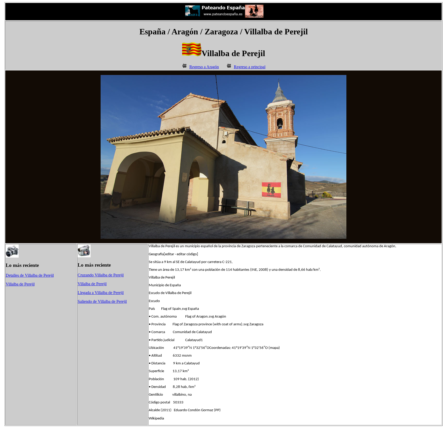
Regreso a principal (249, 67)
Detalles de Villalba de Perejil (30, 275)
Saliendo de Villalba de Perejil (102, 301)
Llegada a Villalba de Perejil (101, 292)
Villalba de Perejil (20, 284)
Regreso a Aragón (204, 67)
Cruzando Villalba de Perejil (101, 275)
